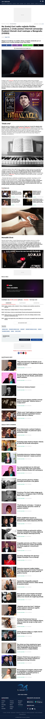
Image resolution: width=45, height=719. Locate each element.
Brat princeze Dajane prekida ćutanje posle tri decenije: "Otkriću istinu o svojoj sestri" (29, 401)
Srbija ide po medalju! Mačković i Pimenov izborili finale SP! (18, 309)
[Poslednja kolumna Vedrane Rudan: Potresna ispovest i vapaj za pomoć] (9, 458)
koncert (22, 329)
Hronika (28, 3)
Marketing (18, 712)
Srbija (11, 708)
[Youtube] (26, 353)
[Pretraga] (40, 1)
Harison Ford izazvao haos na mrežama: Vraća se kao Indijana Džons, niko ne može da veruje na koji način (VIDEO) (30, 621)
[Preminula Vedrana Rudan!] (9, 390)
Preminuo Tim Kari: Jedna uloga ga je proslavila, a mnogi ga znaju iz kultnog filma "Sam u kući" (30, 494)
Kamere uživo (9, 3)
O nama (4, 712)
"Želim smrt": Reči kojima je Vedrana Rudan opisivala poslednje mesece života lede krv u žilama (29, 414)
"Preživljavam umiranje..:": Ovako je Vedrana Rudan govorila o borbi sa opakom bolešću (29, 506)
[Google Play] (39, 702)
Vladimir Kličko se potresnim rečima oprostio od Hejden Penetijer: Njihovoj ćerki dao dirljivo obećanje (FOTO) (30, 532)
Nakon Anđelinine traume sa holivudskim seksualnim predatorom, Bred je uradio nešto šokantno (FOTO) (30, 519)
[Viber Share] (17, 45)
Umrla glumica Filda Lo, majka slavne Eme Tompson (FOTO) (29, 632)
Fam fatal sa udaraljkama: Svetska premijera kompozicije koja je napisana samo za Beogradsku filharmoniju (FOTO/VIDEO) (16, 193)
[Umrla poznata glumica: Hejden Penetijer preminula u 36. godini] (9, 483)
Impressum (13, 712)
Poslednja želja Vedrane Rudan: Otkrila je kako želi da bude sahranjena (30, 442)
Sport (18, 3)
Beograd (20, 701)
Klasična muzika (6, 331)
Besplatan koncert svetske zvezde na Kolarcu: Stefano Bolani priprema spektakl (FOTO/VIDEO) (37, 193)
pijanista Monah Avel (14, 329)
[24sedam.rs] (6, 2)
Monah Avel (5, 329)
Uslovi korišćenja (38, 712)
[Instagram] (21, 353)
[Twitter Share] (38, 45)
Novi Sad (20, 706)
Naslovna (3, 23)
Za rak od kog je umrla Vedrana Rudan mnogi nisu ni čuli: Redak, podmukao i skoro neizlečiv (30, 376)
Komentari (36, 303)
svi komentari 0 (25, 339)
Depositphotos (22, 714)
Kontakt (8, 712)
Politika (14, 3)
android (15, 300)
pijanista (11, 80)
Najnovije (4, 3)
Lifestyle (37, 3)
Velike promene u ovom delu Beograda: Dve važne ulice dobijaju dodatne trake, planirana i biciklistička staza (23, 315)
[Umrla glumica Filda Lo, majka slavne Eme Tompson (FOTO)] (9, 635)
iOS (11, 300)
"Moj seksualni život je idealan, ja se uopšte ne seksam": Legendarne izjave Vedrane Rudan (30, 363)
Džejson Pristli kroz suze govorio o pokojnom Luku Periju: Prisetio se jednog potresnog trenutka (28, 658)
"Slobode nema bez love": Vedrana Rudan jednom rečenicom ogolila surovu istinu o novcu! (28, 608)
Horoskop (20, 704)
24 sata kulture (13, 23)
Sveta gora (18, 331)
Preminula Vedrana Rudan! (26, 387)
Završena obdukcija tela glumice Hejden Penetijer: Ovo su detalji (28, 556)
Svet (25, 3)
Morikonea (28, 127)
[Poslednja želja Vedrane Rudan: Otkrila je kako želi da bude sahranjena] (9, 445)
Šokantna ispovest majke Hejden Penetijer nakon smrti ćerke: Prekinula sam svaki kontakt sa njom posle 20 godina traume (30, 571)
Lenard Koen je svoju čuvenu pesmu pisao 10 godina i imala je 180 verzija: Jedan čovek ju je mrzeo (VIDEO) (38, 201)
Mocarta (21, 127)
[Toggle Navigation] (42, 1)
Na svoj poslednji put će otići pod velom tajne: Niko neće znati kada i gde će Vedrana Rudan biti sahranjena (30, 468)
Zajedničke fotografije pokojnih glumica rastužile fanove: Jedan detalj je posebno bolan (30, 582)
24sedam (26, 300)
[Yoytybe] (32, 709)
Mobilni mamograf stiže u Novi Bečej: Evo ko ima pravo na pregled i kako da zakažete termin (24, 319)
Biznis (40, 3)
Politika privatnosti (30, 712)
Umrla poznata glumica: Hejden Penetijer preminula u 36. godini (28, 480)
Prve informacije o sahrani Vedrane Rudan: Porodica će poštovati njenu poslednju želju (29, 430)
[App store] (30, 702)
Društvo (32, 3)
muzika (39, 329)
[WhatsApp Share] (28, 45)
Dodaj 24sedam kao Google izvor (23, 48)
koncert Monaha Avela (31, 329)
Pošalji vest (23, 712)
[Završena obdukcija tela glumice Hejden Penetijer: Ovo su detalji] (9, 559)
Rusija (12, 331)
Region (20, 703)
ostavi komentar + (36, 339)
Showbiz (21, 3)
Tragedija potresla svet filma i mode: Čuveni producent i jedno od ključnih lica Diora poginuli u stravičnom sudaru (29, 545)
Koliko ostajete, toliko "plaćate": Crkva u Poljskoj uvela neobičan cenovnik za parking (22, 307)
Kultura (7, 23)
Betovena (11, 174)
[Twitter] (23, 353)
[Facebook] (19, 353)
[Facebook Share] (7, 45)
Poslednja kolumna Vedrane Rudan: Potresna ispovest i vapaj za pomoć (29, 455)
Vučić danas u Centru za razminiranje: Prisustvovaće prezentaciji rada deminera (22, 312)
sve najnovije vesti (22, 323)
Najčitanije (22, 303)
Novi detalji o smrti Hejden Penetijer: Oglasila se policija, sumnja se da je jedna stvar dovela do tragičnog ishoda (30, 595)
